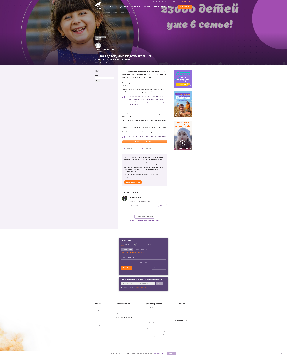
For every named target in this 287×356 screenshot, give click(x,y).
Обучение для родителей (153, 319)
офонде (98, 39)
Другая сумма (144, 262)
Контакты (98, 334)
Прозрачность (99, 310)
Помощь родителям (151, 307)
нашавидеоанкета (101, 37)
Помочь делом (180, 313)
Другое (149, 244)
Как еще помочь (159, 268)
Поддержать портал (133, 182)
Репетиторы (148, 316)
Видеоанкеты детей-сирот (126, 317)
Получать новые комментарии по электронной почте (144, 220)
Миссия (97, 307)
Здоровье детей (150, 337)
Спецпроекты (165, 7)
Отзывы (97, 313)
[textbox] (143, 257)
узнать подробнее (159, 353)
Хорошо (171, 353)
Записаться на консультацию (154, 313)
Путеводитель (149, 310)
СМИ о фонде (99, 316)
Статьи (100, 12)
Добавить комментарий (144, 217)
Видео (118, 313)
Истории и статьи (123, 304)
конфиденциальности (140, 287)
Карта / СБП (128, 244)
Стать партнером (180, 316)
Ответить (162, 205)
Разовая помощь (127, 249)
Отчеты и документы (101, 328)
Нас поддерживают (101, 325)
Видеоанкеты (136, 7)
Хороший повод (180, 310)
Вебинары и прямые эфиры (153, 322)
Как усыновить (149, 328)
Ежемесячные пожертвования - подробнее (132, 252)
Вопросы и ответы (150, 340)
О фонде (119, 7)
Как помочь (180, 304)
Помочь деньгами (181, 307)
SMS (139, 244)
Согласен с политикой (134, 287)
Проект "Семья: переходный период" (156, 331)
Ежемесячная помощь (141, 249)
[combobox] (143, 258)
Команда (98, 322)
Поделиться (147, 148)
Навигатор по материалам (153, 325)
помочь (186, 7)
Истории (127, 7)
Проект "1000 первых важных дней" (156, 334)
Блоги (117, 310)
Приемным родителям (151, 7)
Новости (98, 319)
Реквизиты (98, 331)
